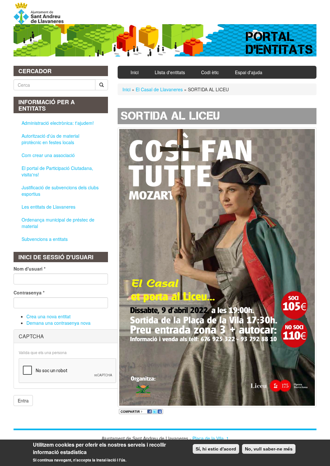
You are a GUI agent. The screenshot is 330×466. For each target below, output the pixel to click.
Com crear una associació (48, 155)
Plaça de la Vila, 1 (210, 438)
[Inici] (41, 14)
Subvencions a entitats (45, 239)
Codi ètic (210, 72)
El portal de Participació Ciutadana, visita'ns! (57, 171)
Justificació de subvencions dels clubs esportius (60, 190)
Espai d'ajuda (248, 72)
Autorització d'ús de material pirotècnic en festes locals (50, 139)
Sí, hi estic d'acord (216, 448)
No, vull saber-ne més (269, 448)
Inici (135, 72)
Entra (23, 400)
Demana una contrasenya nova (58, 323)
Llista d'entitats (170, 72)
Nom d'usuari (29, 268)
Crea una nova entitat (48, 316)
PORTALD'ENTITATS (279, 43)
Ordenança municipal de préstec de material (58, 222)
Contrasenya (29, 292)
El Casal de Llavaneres (159, 89)
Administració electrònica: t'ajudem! (58, 123)
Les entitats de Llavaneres (48, 206)
